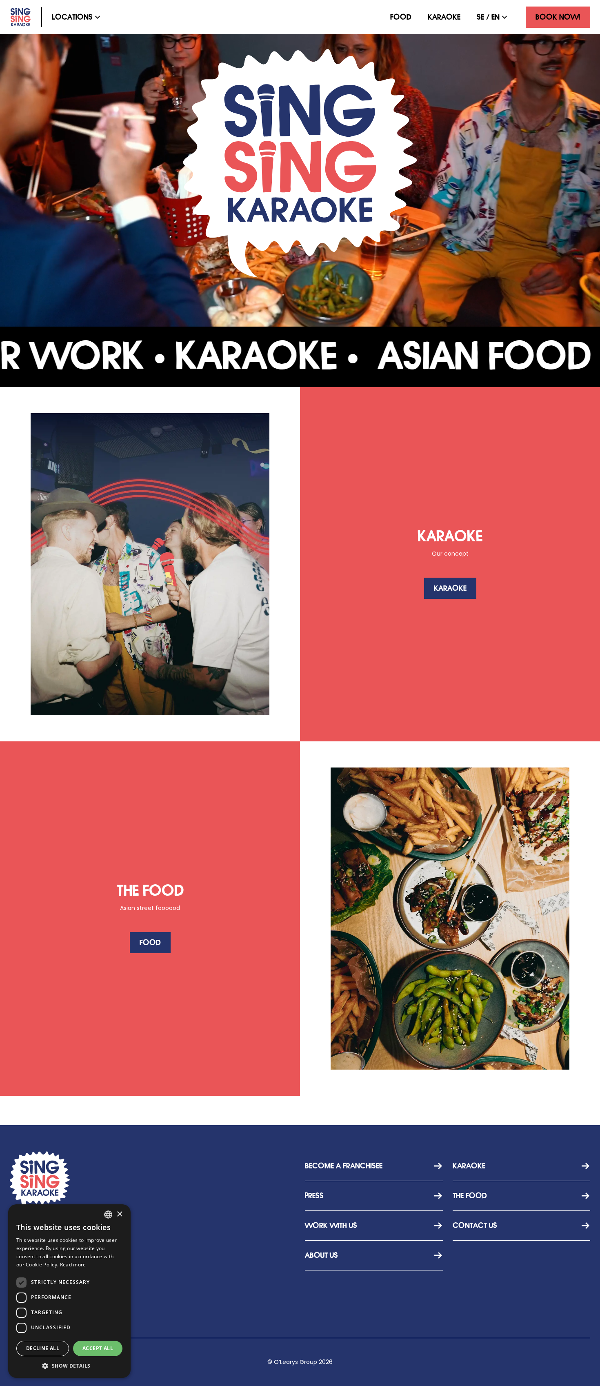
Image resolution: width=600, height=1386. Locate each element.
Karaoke (444, 17)
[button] (77, 17)
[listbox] (108, 1214)
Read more (73, 1264)
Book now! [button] (558, 17)
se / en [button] (488, 17)
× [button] (119, 1214)
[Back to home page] (20, 17)
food (400, 17)
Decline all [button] (42, 1348)
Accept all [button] (97, 1348)
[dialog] (69, 1291)
